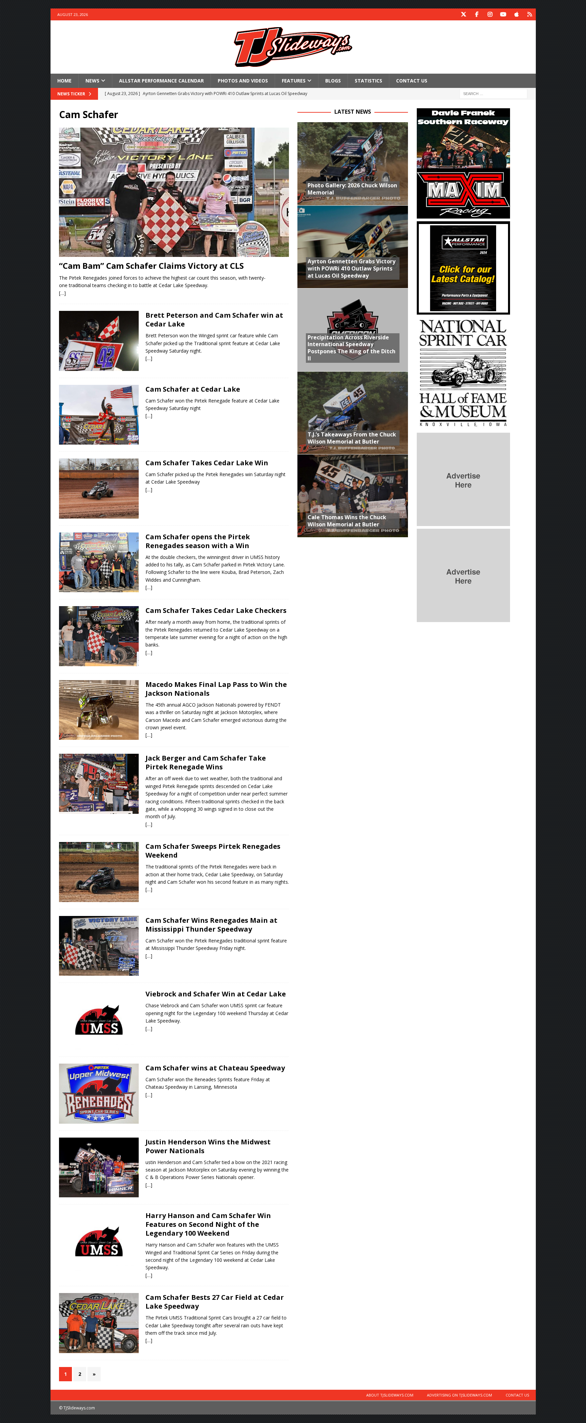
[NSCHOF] (463, 426)
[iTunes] (517, 14)
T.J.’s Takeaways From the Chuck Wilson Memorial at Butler (352, 438)
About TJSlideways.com (389, 1395)
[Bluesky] (530, 14)
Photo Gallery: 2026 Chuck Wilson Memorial (352, 189)
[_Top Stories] (99, 710)
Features (294, 80)
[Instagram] (490, 14)
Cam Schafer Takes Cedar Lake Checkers (216, 610)
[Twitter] (464, 14)
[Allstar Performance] (463, 310)
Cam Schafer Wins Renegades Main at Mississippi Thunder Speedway (211, 925)
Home (64, 80)
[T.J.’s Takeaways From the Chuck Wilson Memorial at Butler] (352, 412)
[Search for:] (493, 93)
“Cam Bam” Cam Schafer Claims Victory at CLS (151, 265)
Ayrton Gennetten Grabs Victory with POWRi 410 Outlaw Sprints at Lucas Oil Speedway (351, 268)
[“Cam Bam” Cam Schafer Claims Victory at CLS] (174, 192)
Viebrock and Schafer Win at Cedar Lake (215, 993)
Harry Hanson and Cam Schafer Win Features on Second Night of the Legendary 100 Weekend (208, 1224)
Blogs (333, 80)
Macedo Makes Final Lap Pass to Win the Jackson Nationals (216, 689)
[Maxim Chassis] (463, 214)
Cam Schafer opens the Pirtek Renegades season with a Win (197, 541)
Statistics (368, 80)
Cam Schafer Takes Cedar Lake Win (206, 462)
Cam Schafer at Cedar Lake (192, 389)
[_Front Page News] (99, 341)
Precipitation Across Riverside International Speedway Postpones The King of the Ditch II (351, 348)
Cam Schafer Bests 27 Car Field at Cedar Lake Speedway (214, 1302)
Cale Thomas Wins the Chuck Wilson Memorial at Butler (347, 520)
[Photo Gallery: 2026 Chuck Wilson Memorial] (352, 163)
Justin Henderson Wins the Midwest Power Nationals (208, 1146)
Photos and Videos (243, 80)
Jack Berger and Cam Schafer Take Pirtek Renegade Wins (205, 762)
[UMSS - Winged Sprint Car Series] (99, 1094)
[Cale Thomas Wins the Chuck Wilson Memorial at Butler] (352, 495)
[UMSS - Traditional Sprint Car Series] (99, 1241)
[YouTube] (503, 14)
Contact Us (411, 80)
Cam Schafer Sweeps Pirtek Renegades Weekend (212, 851)
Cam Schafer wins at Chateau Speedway (215, 1067)
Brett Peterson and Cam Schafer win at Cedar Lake (214, 320)
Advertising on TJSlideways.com (459, 1395)
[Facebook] (477, 14)
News (92, 80)
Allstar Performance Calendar (161, 80)
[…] (62, 293)
